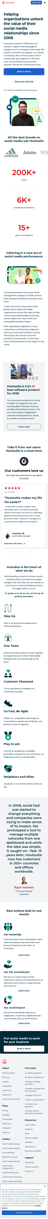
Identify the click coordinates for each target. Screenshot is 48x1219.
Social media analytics (11, 1148)
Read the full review (13, 543)
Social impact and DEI (11, 1099)
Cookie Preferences (24, 1213)
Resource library (31, 1138)
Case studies (30, 1125)
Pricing (5, 1111)
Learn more (24, 427)
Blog (27, 1133)
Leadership (6, 1086)
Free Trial (36, 3)
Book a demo (24, 71)
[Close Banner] (44, 1186)
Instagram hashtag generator (32, 1083)
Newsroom (6, 1095)
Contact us (29, 1171)
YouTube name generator (31, 1105)
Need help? (29, 1162)
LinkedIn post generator (35, 1100)
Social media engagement (7, 1167)
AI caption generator (33, 1073)
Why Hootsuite (8, 1073)
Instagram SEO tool (33, 1095)
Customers (6, 1090)
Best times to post (10, 1157)
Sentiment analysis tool (34, 1077)
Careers (5, 1082)
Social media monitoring (12, 1177)
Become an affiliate (33, 1151)
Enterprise (6, 1128)
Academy (29, 1129)
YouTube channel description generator (33, 1112)
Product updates (32, 1167)
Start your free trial (24, 81)
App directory (30, 1147)
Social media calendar (11, 1161)
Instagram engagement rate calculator (35, 1089)
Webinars (29, 1142)
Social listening (8, 1153)
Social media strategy (11, 1144)
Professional (7, 1119)
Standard (6, 1115)
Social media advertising (12, 1181)
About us (6, 1077)
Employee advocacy (10, 1173)
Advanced (6, 1124)
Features (6, 1132)
